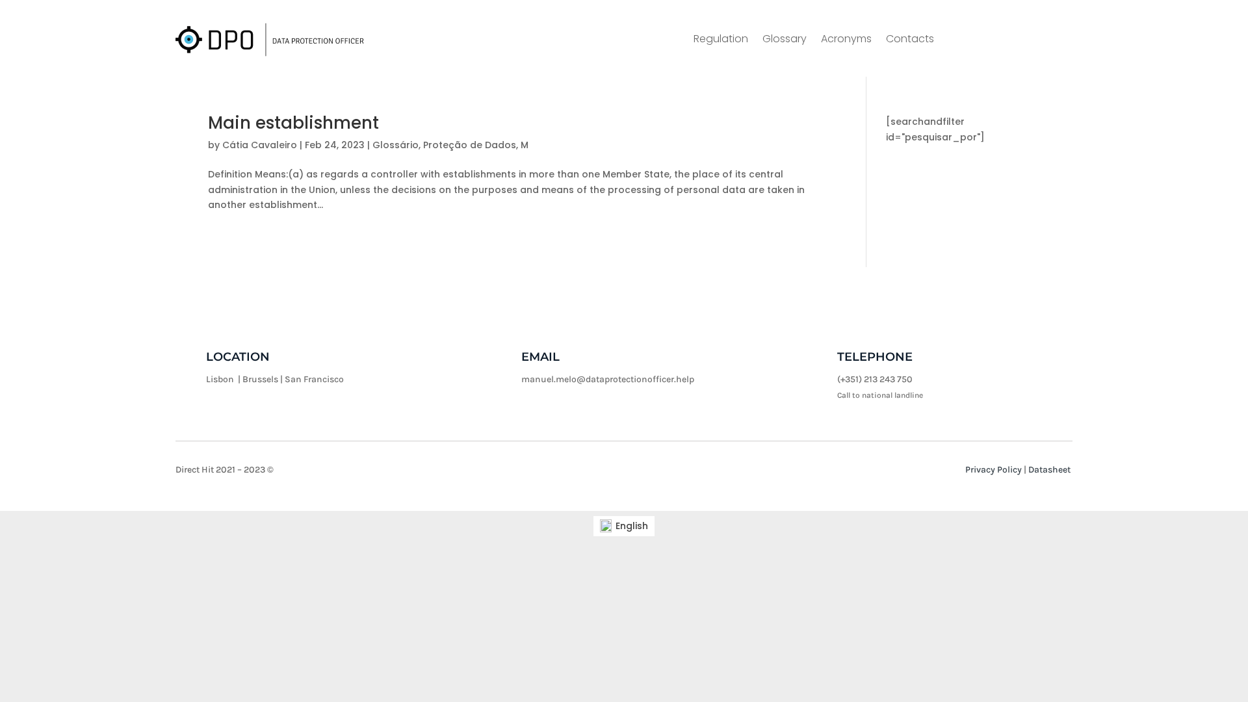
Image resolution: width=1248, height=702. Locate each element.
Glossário (395, 144)
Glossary (784, 40)
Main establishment (293, 123)
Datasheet (1049, 469)
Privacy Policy (993, 469)
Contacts (910, 40)
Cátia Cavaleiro (259, 144)
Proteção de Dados (469, 144)
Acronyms (846, 40)
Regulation (721, 40)
